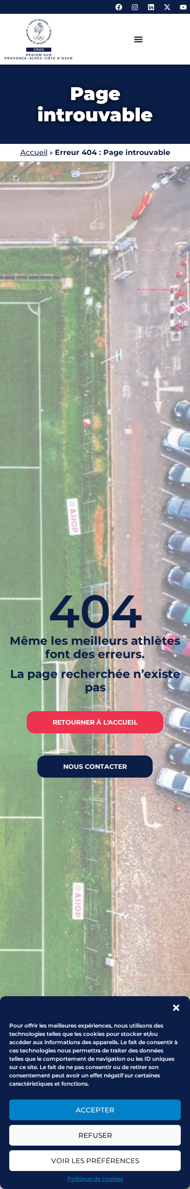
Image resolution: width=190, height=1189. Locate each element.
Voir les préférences (95, 1160)
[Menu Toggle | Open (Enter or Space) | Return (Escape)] (138, 39)
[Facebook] (118, 7)
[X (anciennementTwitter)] (167, 7)
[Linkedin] (151, 7)
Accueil (34, 152)
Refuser (95, 1135)
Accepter (95, 1110)
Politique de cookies (95, 1179)
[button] (176, 1007)
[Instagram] (135, 7)
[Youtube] (183, 7)
